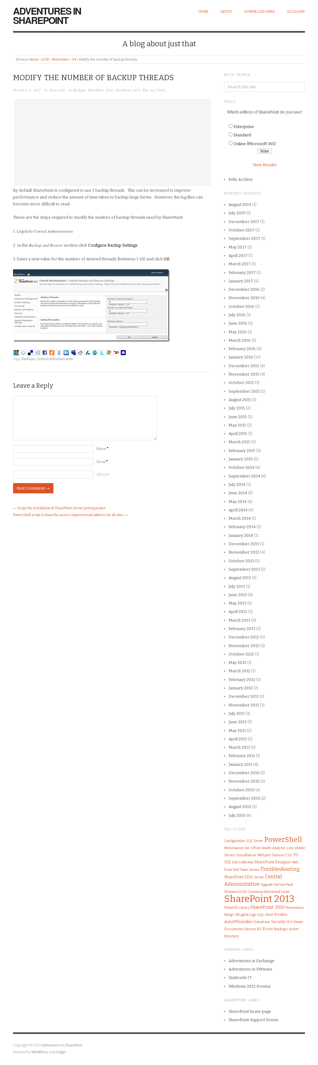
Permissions (295, 908)
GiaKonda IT (240, 977)
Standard (242, 135)
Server (259, 877)
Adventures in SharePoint (47, 15)
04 (74, 59)
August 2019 (240, 204)
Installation (246, 855)
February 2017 (242, 272)
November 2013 (244, 552)
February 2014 (242, 526)
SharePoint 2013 (127, 90)
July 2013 (237, 586)
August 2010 (240, 806)
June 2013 (238, 594)
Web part (264, 855)
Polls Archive (241, 179)
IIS (259, 929)
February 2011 (242, 755)
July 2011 (237, 713)
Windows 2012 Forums (250, 986)
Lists (290, 848)
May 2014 (238, 501)
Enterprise (244, 126)
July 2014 (237, 484)
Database (262, 922)
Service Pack (283, 885)
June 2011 (238, 722)
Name (102, 449)
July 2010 (237, 815)
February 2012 (242, 679)
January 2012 (241, 688)
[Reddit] (80, 352)
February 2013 (242, 628)
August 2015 (240, 399)
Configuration (234, 841)
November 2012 (244, 645)
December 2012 (244, 637)
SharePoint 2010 (100, 90)
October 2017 (241, 230)
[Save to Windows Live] (109, 352)
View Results (265, 164)
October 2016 (241, 306)
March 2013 (239, 620)
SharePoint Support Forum (253, 1019)
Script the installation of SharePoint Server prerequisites (61, 508)
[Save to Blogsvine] (23, 352)
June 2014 (238, 493)
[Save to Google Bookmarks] (59, 352)
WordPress (39, 1052)
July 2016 (237, 315)
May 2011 (237, 730)
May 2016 (238, 332)
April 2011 (238, 739)
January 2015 (241, 459)
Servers (229, 855)
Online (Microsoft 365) (255, 143)
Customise (255, 892)
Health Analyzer (273, 848)
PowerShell (283, 839)
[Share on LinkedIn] (66, 352)
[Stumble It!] (95, 352)
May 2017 (238, 247)
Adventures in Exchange (252, 960)
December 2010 (244, 772)
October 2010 (241, 790)
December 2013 (244, 544)
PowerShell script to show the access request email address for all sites (68, 515)
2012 (45, 59)
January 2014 (241, 535)
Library (243, 908)
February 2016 (242, 348)
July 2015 (237, 408)
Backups (79, 90)
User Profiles (276, 914)
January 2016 (241, 357)
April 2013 (238, 611)
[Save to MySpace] (73, 352)
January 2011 (240, 764)
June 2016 (238, 323)
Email (102, 462)
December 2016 (244, 289)
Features (278, 855)
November (60, 59)
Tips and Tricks (154, 90)
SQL (260, 914)
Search (231, 907)
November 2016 (244, 297)
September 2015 (244, 391)
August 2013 (240, 577)
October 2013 (241, 561)
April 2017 (238, 255)
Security (278, 922)
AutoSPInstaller (238, 921)
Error (267, 928)
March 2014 (240, 518)
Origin (61, 1052)
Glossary (296, 12)
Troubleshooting (280, 869)
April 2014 (238, 510)
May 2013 (237, 603)
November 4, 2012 (27, 90)
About (226, 12)
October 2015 (241, 382)
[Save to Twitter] (102, 352)
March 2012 (239, 671)
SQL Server (254, 841)
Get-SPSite (252, 848)
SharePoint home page (250, 1011)
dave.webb (57, 90)
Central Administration (54, 359)
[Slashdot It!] (87, 352)
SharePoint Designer (273, 862)
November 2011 (244, 705)
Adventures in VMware (250, 969)
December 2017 (244, 221)
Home (203, 12)
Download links (259, 12)
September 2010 (244, 798)
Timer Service (249, 870)
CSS (288, 855)
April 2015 (238, 433)
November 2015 (244, 374)
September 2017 (244, 238)
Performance (233, 848)
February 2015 (242, 450)
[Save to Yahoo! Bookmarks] (116, 352)
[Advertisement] (112, 142)
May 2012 (237, 662)
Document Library (240, 929)
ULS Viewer (294, 922)
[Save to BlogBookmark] (16, 352)
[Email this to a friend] (123, 352)
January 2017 (241, 281)
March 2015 (239, 442)
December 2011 (244, 696)
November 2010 (244, 781)
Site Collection (243, 862)
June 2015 (238, 416)
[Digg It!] (37, 352)
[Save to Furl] (52, 352)
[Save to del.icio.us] (30, 352)
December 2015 (244, 365)
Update (300, 848)
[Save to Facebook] (45, 352)
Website (103, 475)
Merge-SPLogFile (236, 915)
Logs (253, 915)
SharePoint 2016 (238, 877)
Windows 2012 (235, 892)
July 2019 (237, 213)
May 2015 (237, 425)
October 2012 (241, 654)
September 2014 (244, 476)
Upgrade (267, 885)
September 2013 (244, 569)
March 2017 (240, 264)
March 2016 (240, 340)
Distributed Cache (276, 892)
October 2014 (241, 467)
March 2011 (239, 747)
